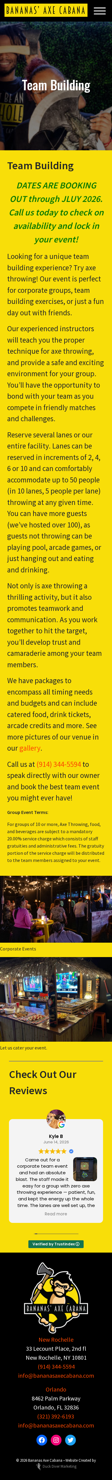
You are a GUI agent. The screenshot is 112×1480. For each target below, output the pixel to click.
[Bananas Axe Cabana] (46, 10)
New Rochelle (56, 1339)
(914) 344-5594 (58, 764)
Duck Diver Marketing (59, 1466)
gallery (29, 748)
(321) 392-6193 (55, 1416)
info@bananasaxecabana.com (56, 1375)
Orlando (56, 1389)
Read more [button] (56, 1214)
